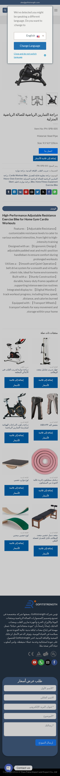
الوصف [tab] (53, 208)
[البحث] (5, 10)
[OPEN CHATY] (8, 768)
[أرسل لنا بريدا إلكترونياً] (48, 662)
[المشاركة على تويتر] (37, 192)
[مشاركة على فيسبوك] (49, 192)
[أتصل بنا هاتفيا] (41, 662)
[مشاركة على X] (43, 192)
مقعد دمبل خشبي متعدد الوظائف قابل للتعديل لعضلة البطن (45, 538)
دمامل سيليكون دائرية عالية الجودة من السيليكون (45, 481)
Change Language (30, 45)
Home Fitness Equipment (47, 182)
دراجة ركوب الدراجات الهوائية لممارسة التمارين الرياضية (15, 426)
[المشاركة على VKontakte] (20, 192)
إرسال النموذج (46, 742)
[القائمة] (56, 10)
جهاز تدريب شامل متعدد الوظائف (47, 371)
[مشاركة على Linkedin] (14, 192)
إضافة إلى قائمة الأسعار (45, 158)
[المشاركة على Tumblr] (8, 192)
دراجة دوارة (20, 170)
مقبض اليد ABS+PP (49, 425)
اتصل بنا (48, 150)
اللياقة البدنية (31, 170)
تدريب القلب (43, 170)
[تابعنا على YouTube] (35, 662)
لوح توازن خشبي (21, 480)
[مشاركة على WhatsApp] (54, 192)
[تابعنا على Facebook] (54, 662)
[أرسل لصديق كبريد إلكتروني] (31, 192)
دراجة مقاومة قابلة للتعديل (39, 175)
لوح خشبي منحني (20, 535)
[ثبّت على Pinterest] (26, 192)
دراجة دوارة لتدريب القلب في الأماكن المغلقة (15, 371)
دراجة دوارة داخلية (22, 182)
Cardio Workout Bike (18, 175)
